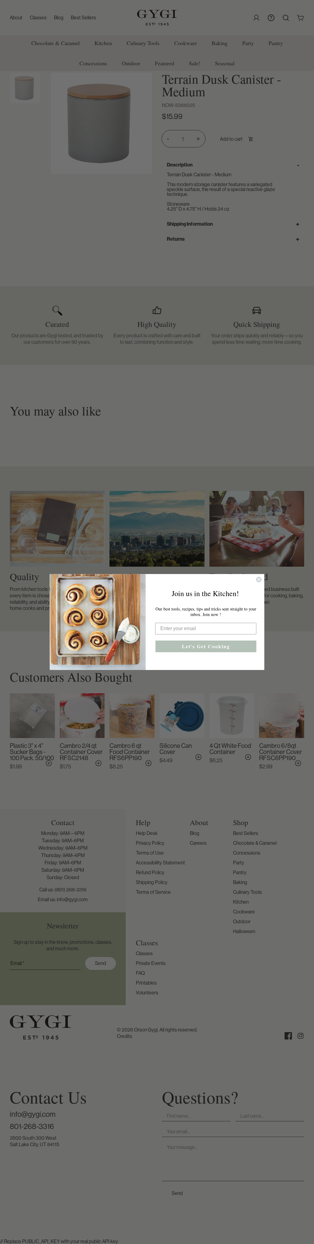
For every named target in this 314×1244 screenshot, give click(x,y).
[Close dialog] (259, 579)
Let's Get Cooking (206, 646)
